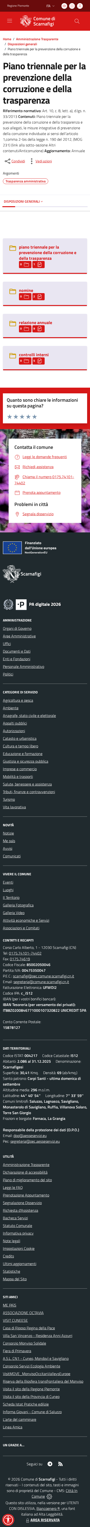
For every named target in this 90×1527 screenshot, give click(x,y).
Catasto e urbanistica (19, 738)
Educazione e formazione (22, 753)
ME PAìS (9, 1305)
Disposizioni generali (22, 43)
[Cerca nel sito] (77, 21)
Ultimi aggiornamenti (19, 1264)
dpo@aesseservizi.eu (30, 1135)
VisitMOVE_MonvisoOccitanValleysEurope (36, 1374)
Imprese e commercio (20, 769)
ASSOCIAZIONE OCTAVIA (23, 1313)
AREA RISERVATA (45, 1520)
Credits (8, 1256)
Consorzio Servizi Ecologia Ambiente (31, 1366)
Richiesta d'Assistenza (20, 1210)
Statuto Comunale (17, 1225)
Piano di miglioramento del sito (27, 1180)
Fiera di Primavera (17, 1351)
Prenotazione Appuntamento (26, 1195)
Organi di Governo (17, 628)
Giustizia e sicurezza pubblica (25, 761)
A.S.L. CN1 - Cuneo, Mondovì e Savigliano (36, 1358)
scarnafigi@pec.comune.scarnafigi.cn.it (43, 976)
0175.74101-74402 (25, 953)
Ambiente (10, 708)
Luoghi (8, 890)
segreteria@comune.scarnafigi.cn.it (41, 982)
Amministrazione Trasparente (37, 38)
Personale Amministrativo (23, 666)
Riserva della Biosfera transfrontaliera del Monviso (43, 1381)
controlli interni (34, 354)
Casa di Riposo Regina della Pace (29, 1328)
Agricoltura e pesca (18, 700)
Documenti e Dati (16, 651)
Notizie (8, 833)
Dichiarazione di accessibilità (25, 1172)
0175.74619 (20, 959)
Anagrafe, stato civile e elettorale (29, 715)
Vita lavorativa (14, 807)
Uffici (7, 643)
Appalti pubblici (15, 723)
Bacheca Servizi (15, 1218)
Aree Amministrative (19, 636)
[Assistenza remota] (49, 1496)
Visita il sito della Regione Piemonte (31, 1389)
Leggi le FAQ (13, 1187)
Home (7, 38)
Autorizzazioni (14, 731)
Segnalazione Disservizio (22, 1203)
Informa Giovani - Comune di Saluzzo (32, 1412)
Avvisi (7, 848)
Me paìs (9, 841)
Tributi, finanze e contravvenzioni (29, 792)
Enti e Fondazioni (16, 659)
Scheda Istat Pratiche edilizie (26, 1404)
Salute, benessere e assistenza (27, 784)
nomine (26, 290)
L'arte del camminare (19, 1419)
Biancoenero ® (48, 1508)
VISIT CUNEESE (15, 1320)
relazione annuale (35, 322)
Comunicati (12, 856)
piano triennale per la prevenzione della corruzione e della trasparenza (47, 252)
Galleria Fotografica (18, 905)
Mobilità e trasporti (18, 776)
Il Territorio (11, 897)
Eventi (8, 882)
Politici (8, 674)
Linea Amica (12, 1427)
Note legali (11, 1241)
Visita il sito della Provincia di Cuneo (31, 1396)
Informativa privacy (18, 1233)
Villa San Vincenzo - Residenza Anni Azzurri (37, 1335)
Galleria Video (13, 913)
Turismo (9, 799)
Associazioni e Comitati (21, 928)
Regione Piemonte (18, 6)
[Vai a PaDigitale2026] (32, 604)
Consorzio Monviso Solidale (24, 1343)
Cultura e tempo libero (20, 746)
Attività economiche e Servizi (26, 920)
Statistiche (11, 1271)
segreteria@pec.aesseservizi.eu (35, 1141)
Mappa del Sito (15, 1279)
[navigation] (9, 21)
